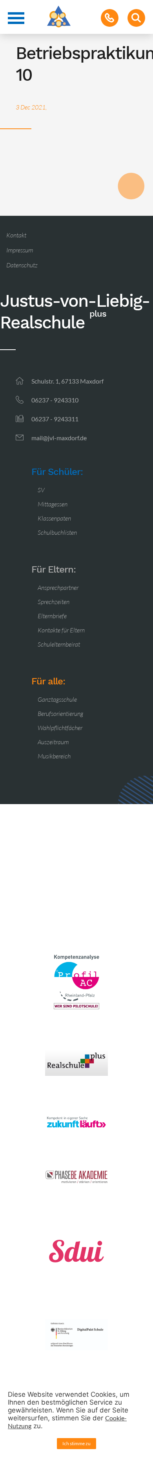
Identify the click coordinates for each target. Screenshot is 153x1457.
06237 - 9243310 (54, 400)
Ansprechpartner (58, 587)
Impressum (19, 250)
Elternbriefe (52, 616)
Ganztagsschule (57, 699)
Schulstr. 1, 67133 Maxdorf (67, 381)
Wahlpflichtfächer (60, 728)
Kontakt (16, 235)
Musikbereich (54, 756)
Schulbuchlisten (57, 532)
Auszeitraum (53, 742)
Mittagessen (52, 504)
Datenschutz (22, 265)
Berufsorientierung (60, 713)
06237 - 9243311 (54, 419)
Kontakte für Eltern (61, 630)
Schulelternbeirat (59, 644)
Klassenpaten (54, 518)
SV (41, 490)
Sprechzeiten (53, 602)
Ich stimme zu (76, 1443)
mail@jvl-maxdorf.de (59, 437)
